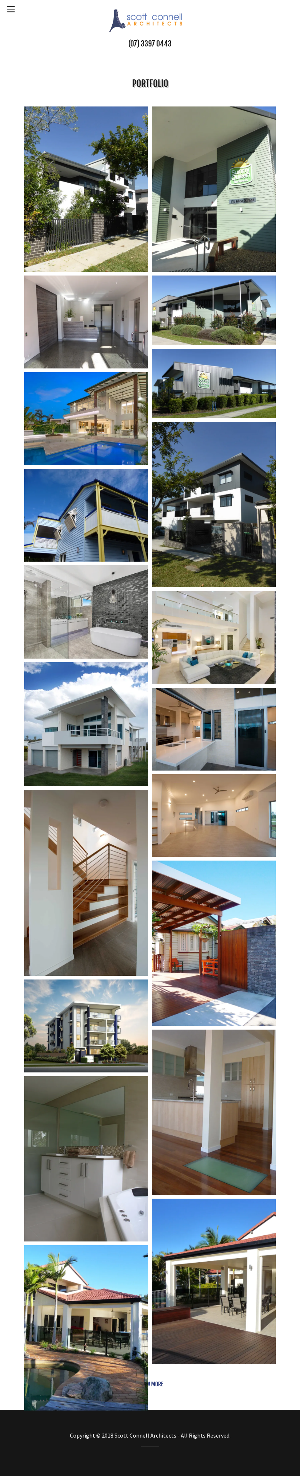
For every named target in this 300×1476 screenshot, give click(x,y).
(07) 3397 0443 (150, 43)
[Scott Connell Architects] (150, 19)
